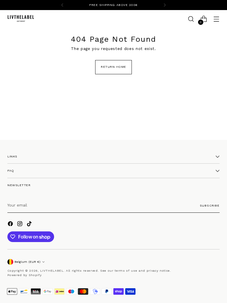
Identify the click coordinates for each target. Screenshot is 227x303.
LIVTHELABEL (51, 271)
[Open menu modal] (216, 19)
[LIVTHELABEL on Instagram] (20, 224)
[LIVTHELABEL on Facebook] (10, 224)
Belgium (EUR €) (27, 262)
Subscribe (210, 205)
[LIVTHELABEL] (20, 19)
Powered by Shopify (24, 275)
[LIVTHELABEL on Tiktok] (29, 224)
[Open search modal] (191, 19)
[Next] (164, 5)
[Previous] (62, 5)
